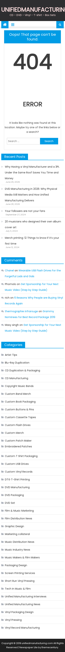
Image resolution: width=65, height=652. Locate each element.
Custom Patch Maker (18, 440)
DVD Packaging (14, 495)
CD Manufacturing (16, 378)
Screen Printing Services (20, 573)
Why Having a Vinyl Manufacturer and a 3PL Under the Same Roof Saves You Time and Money (32, 172)
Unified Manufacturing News (22, 604)
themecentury (50, 647)
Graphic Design (14, 526)
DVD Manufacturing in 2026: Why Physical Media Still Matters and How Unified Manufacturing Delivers (31, 194)
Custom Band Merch (18, 394)
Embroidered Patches (18, 446)
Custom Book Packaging (20, 401)
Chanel (9, 270)
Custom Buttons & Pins (19, 409)
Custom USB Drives (17, 464)
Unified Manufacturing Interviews (25, 596)
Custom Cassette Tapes (20, 417)
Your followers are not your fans (25, 211)
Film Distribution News (18, 518)
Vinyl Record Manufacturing (22, 628)
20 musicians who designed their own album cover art (33, 224)
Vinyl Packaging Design (19, 612)
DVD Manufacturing (17, 487)
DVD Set (10, 503)
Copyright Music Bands (19, 386)
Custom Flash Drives (18, 425)
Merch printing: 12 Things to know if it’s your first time (32, 240)
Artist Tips (11, 355)
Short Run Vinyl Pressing (19, 581)
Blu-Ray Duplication (17, 362)
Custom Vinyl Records (18, 471)
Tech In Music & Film (18, 589)
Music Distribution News (19, 542)
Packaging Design (16, 565)
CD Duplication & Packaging (22, 370)
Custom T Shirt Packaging (21, 456)
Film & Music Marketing (19, 510)
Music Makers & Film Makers (22, 557)
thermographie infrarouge (21, 311)
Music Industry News (17, 549)
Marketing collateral (17, 534)
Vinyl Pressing (13, 620)
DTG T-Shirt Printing (17, 479)
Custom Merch (14, 433)
